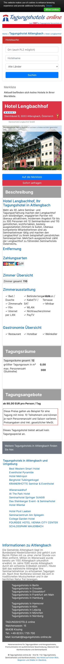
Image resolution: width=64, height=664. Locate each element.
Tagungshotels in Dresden (27, 588)
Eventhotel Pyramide (21, 472)
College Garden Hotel (22, 518)
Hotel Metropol (18, 476)
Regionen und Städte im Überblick (32, 660)
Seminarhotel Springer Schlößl (27, 497)
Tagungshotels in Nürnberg (27, 615)
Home (4, 34)
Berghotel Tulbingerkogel (24, 479)
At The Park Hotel (19, 493)
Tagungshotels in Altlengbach (31, 445)
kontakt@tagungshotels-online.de (31, 636)
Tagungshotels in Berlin (25, 585)
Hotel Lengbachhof (53, 34)
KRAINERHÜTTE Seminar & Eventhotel (31, 483)
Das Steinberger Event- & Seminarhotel (32, 501)
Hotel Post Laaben (20, 511)
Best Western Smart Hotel (24, 468)
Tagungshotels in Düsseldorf (28, 591)
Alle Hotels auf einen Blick (47, 657)
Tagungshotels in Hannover (28, 603)
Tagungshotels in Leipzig (26, 609)
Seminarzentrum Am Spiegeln (26, 515)
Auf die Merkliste (32, 176)
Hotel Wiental (17, 504)
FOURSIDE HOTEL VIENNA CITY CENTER (33, 522)
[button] (6, 147)
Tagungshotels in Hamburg (27, 597)
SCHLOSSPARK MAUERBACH (26, 526)
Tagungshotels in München (27, 612)
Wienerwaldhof (18, 489)
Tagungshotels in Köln (24, 606)
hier (11, 449)
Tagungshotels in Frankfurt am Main (33, 594)
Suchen (32, 75)
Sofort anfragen (32, 182)
